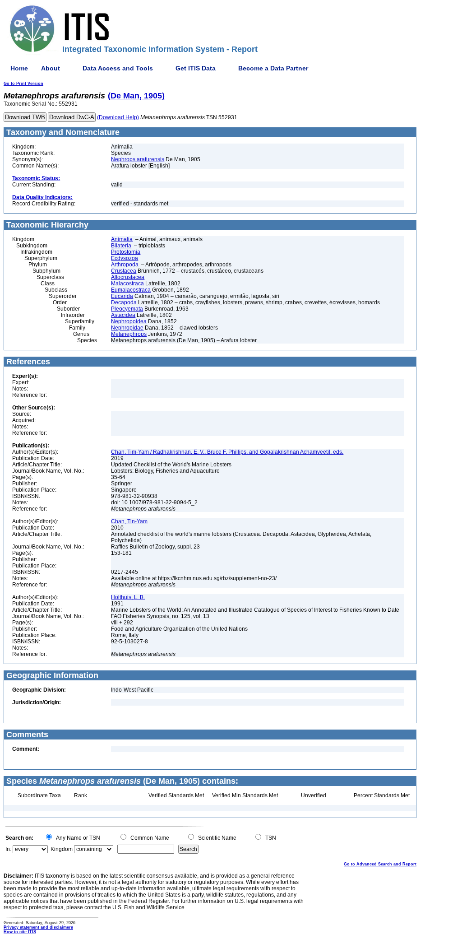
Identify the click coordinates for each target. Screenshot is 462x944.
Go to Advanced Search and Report (380, 864)
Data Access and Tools (118, 68)
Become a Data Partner (273, 68)
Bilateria (121, 245)
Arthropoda (125, 264)
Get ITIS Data (196, 68)
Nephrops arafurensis (137, 159)
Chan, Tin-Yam (129, 521)
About (50, 68)
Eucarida (122, 296)
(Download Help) (118, 117)
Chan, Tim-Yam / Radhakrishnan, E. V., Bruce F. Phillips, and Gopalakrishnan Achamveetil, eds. (227, 452)
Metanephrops (129, 334)
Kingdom (62, 849)
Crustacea (123, 271)
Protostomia (125, 252)
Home (19, 68)
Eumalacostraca (131, 290)
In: (8, 849)
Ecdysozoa (124, 258)
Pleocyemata (127, 309)
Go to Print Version (23, 83)
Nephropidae (127, 328)
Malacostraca (127, 283)
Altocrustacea (127, 277)
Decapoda (124, 302)
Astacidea (123, 315)
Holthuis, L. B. (128, 597)
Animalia (122, 239)
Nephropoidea (129, 321)
